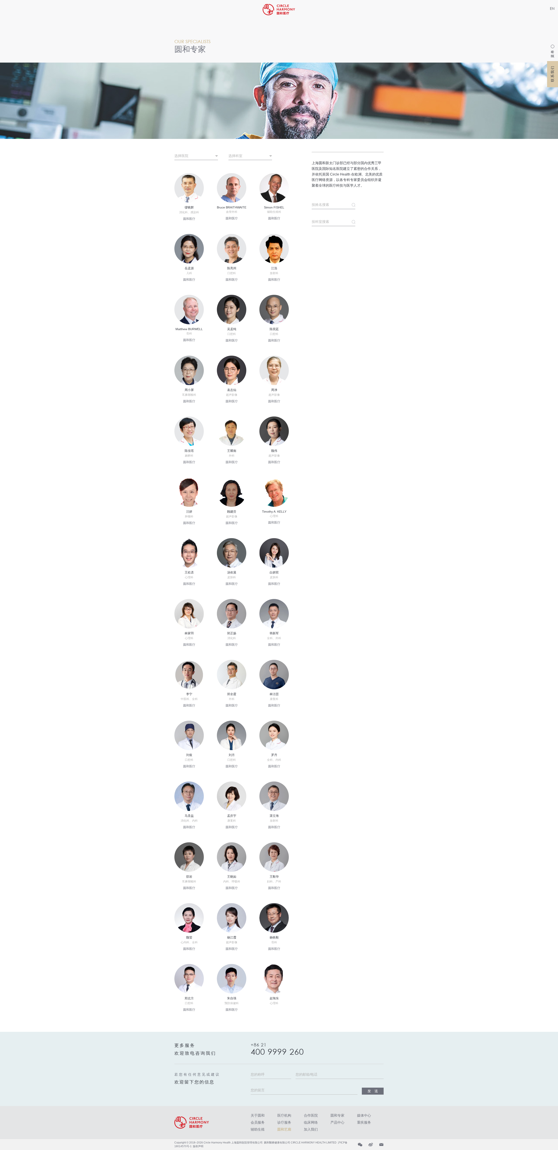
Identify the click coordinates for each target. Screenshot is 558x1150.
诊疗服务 (284, 1122)
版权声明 (198, 1146)
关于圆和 (258, 1115)
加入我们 (311, 1129)
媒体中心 (364, 1115)
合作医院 (311, 1115)
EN (552, 8)
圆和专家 (337, 1115)
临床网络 (311, 1122)
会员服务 (258, 1122)
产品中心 (337, 1122)
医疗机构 (284, 1115)
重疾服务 (364, 1122)
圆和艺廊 (284, 1129)
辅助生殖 (258, 1129)
